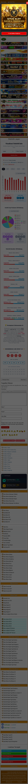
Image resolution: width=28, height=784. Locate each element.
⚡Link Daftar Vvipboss (14, 33)
